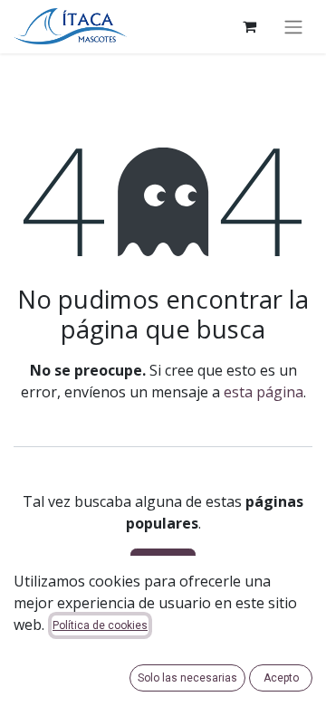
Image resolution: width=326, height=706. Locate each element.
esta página (263, 392)
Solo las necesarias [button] (187, 678)
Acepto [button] (281, 678)
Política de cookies (100, 625)
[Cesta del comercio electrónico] (249, 26)
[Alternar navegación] (293, 26)
